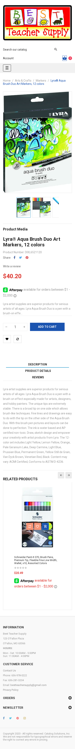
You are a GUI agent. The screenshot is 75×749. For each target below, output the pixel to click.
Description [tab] (37, 364)
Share (14, 257)
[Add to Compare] (18, 339)
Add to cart (47, 326)
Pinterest (27, 257)
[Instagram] (24, 718)
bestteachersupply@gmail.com (28, 685)
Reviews (38, 377)
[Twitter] (10, 718)
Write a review (12, 266)
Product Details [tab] (38, 370)
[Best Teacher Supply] (37, 23)
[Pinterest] (17, 718)
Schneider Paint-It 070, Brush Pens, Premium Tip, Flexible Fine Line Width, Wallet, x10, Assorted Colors (35, 560)
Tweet (20, 257)
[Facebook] (4, 718)
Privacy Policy (10, 689)
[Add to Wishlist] (7, 339)
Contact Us (9, 670)
